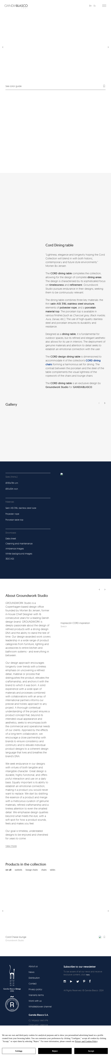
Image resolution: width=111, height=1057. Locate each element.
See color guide (13, 86)
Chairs (44, 870)
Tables (52, 870)
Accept (91, 1051)
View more (11, 846)
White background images (18, 553)
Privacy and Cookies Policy (86, 1041)
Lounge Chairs (32, 870)
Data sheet (10, 538)
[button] (105, 403)
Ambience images (14, 548)
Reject (55, 1051)
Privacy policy (35, 989)
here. (88, 974)
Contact (32, 983)
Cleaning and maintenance (19, 543)
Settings (18, 1051)
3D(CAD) (9, 558)
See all (8, 870)
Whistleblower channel (40, 1006)
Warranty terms (36, 995)
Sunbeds (18, 870)
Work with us (35, 1000)
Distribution (34, 977)
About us (33, 966)
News (31, 972)
